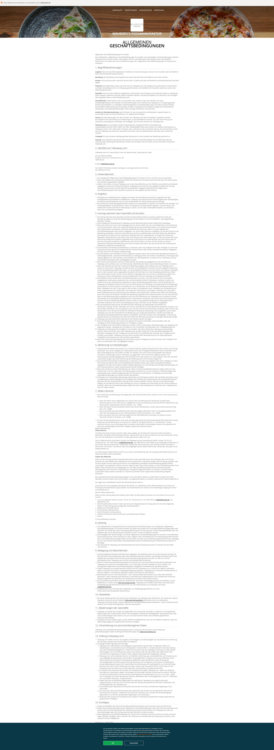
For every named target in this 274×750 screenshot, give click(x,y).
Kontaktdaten (145, 10)
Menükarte (117, 10)
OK (113, 743)
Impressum (159, 10)
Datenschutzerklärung (148, 632)
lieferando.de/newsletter (134, 600)
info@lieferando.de (107, 164)
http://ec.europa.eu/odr (127, 583)
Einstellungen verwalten (144, 734)
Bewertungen (131, 10)
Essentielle (134, 743)
